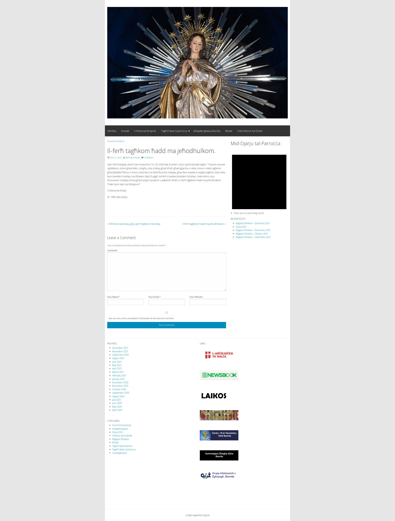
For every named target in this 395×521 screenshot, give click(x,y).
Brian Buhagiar (132, 157)
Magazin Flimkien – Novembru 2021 (253, 230)
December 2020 (120, 382)
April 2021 (117, 368)
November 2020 (120, 385)
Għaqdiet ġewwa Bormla (206, 131)
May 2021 (117, 365)
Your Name (113, 296)
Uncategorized (119, 452)
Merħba (111, 131)
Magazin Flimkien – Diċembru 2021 (253, 223)
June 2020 (117, 403)
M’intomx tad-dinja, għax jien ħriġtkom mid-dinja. (134, 224)
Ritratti (228, 131)
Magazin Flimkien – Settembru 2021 (253, 237)
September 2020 (120, 392)
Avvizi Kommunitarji (121, 425)
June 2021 (117, 361)
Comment (112, 250)
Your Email (154, 296)
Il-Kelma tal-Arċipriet (145, 131)
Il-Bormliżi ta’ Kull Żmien (250, 131)
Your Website (196, 296)
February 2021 (119, 375)
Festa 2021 (241, 226)
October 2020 (119, 389)
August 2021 (118, 358)
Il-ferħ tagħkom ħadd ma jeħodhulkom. (204, 224)
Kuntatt (125, 131)
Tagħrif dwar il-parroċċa (174, 131)
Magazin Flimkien (120, 439)
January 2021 (118, 379)
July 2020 (116, 399)
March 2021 (118, 372)
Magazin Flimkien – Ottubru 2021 (252, 233)
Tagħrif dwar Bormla (122, 446)
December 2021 (120, 347)
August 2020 (118, 396)
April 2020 (117, 410)
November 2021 (120, 351)
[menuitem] (112, 130)
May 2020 (117, 406)
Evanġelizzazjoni (115, 141)
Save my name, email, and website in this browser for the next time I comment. (141, 318)
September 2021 (120, 354)
